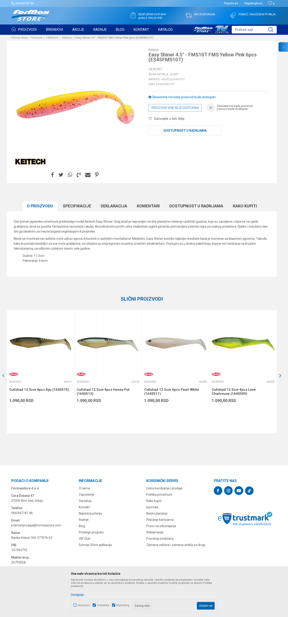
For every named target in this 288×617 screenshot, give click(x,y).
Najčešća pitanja (90, 513)
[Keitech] (30, 160)
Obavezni (84, 605)
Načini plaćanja (156, 513)
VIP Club (84, 538)
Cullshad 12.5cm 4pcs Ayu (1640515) (39, 390)
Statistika (103, 605)
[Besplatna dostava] (133, 15)
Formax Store (19, 37)
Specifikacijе (77, 206)
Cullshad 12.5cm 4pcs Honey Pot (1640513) (103, 392)
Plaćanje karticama (159, 520)
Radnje (84, 520)
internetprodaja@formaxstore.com (36, 525)
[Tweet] (60, 175)
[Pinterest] (97, 175)
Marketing (122, 605)
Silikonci (67, 37)
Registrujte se (253, 3)
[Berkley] (13, 374)
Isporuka (152, 507)
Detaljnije (77, 595)
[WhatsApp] (70, 175)
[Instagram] (228, 490)
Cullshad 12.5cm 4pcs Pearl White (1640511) (171, 392)
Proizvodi (37, 37)
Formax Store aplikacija (95, 545)
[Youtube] (238, 490)
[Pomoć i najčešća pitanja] (233, 15)
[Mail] (87, 175)
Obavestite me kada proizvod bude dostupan (183, 97)
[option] (40, 371)
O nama (84, 488)
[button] (254, 29)
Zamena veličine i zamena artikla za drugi (175, 545)
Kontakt (84, 507)
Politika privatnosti (159, 494)
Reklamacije (155, 532)
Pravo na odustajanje (161, 526)
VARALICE (52, 37)
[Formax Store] (30, 15)
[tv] (212, 28)
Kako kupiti (245, 206)
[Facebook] (52, 175)
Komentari (148, 206)
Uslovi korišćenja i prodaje (164, 488)
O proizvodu (40, 206)
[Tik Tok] (249, 490)
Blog (82, 526)
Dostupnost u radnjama (185, 130)
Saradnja (85, 501)
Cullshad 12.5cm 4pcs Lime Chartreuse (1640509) (234, 392)
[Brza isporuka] (189, 15)
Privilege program (91, 532)
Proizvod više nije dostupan (175, 108)
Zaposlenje (86, 494)
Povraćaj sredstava (159, 538)
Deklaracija (114, 206)
